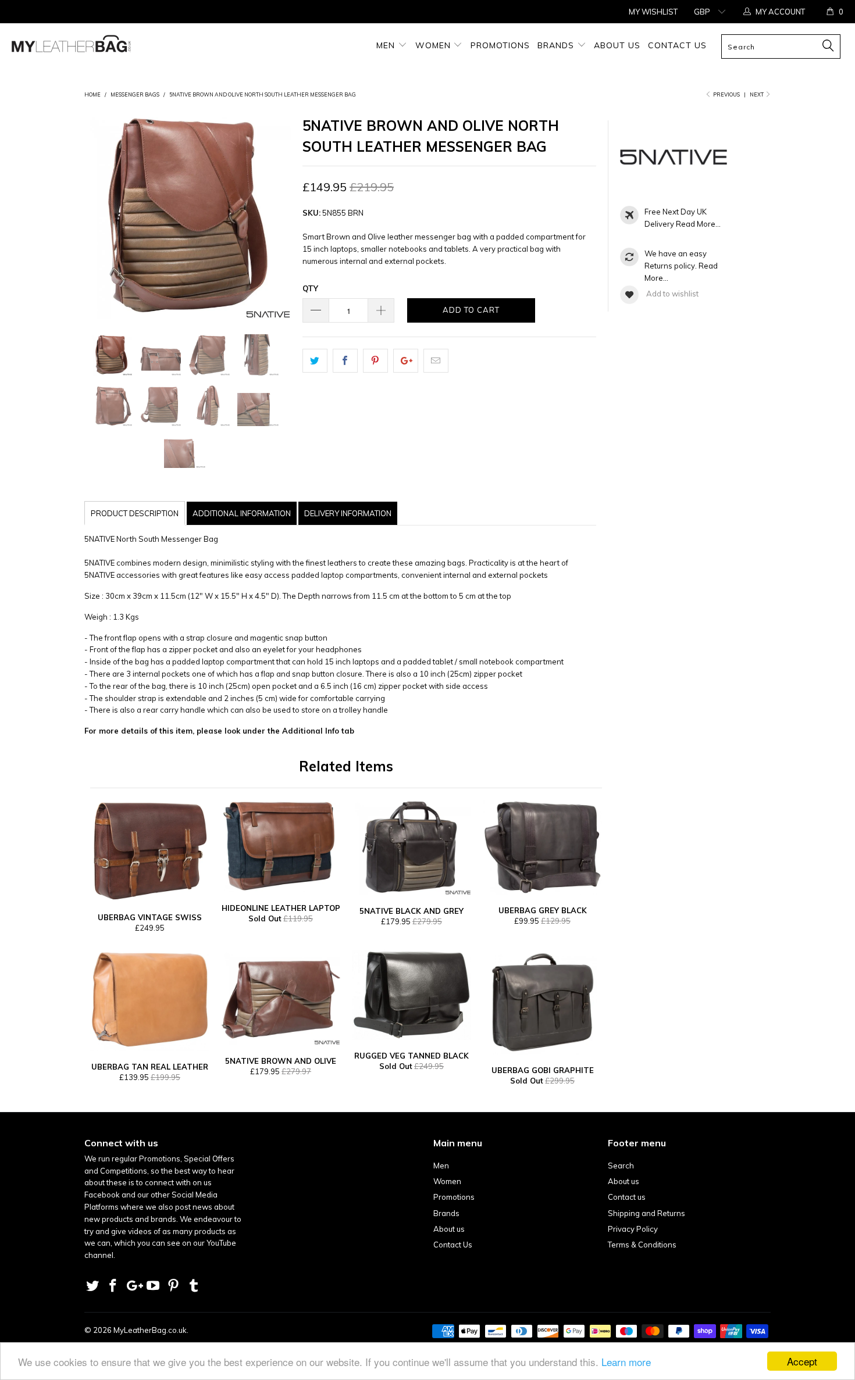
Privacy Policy (633, 1229)
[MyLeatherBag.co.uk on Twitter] (93, 1286)
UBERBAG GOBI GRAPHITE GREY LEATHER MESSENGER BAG (542, 1002)
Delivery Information (347, 513)
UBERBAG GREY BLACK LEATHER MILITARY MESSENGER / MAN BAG (542, 847)
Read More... (698, 223)
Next (757, 94)
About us (617, 45)
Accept (802, 1361)
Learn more (626, 1361)
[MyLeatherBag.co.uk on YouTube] (153, 1286)
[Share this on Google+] (405, 361)
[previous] (95, 216)
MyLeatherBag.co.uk (150, 1330)
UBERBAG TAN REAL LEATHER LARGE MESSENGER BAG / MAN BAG (149, 1000)
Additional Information (242, 513)
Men (387, 45)
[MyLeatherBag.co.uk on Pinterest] (174, 1286)
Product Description (135, 513)
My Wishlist (653, 11)
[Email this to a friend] (435, 361)
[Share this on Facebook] (345, 361)
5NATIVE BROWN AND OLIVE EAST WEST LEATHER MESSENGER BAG (280, 997)
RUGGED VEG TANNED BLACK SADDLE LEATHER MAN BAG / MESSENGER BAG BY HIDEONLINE (411, 995)
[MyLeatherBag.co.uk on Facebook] (113, 1286)
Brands (557, 45)
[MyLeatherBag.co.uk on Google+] (133, 1286)
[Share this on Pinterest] (375, 361)
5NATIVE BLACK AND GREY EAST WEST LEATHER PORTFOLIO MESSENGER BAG (411, 847)
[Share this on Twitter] (314, 361)
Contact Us (677, 45)
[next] (279, 216)
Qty (310, 288)
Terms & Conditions (642, 1244)
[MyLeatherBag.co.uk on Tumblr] (193, 1286)
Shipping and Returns (646, 1213)
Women (434, 45)
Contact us (627, 1197)
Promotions (500, 45)
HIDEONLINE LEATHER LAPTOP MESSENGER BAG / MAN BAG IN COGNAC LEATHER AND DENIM (280, 846)
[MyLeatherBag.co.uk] (74, 47)
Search (621, 1165)
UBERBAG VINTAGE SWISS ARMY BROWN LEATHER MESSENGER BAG (149, 851)
